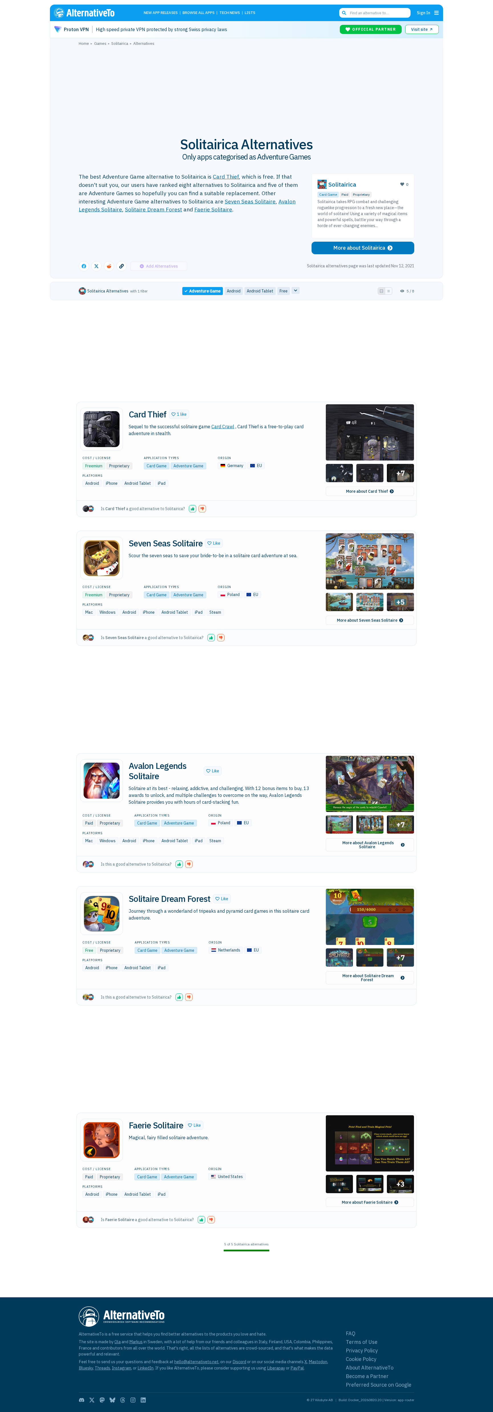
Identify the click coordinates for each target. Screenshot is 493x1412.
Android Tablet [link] (260, 291)
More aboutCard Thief (367, 491)
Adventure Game (188, 465)
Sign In (423, 12)
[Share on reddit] (109, 266)
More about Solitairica (359, 248)
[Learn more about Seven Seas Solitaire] (101, 558)
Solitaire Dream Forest (153, 209)
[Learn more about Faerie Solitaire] (101, 1140)
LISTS (250, 13)
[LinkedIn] (143, 1400)
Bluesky (86, 1368)
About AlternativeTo (369, 1367)
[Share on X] (96, 266)
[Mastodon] (102, 1400)
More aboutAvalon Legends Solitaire (368, 844)
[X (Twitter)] (92, 1400)
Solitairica (342, 184)
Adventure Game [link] (205, 291)
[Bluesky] (112, 1400)
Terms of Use (361, 1342)
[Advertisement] (246, 88)
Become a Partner (367, 1376)
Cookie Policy (361, 1359)
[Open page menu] (436, 12)
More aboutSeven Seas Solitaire (367, 620)
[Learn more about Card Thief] (101, 429)
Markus (136, 1341)
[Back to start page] (92, 13)
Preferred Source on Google (378, 1384)
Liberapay (276, 1368)
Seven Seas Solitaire (250, 201)
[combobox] (375, 13)
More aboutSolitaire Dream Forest (368, 977)
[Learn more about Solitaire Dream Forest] (101, 913)
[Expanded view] (381, 291)
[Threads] (123, 1400)
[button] (179, 414)
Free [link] (284, 291)
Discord (239, 1361)
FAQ (350, 1333)
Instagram (121, 1368)
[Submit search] (344, 13)
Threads (102, 1368)
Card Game (328, 194)
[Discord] (81, 1400)
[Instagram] (133, 1400)
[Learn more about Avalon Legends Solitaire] (101, 780)
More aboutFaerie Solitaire (367, 1202)
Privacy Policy (362, 1350)
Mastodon (318, 1361)
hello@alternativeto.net (196, 1361)
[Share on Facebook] (84, 266)
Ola (117, 1341)
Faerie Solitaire (213, 209)
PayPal (297, 1368)
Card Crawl (222, 426)
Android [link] (234, 291)
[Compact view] (388, 291)
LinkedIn (145, 1368)
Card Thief (226, 176)
